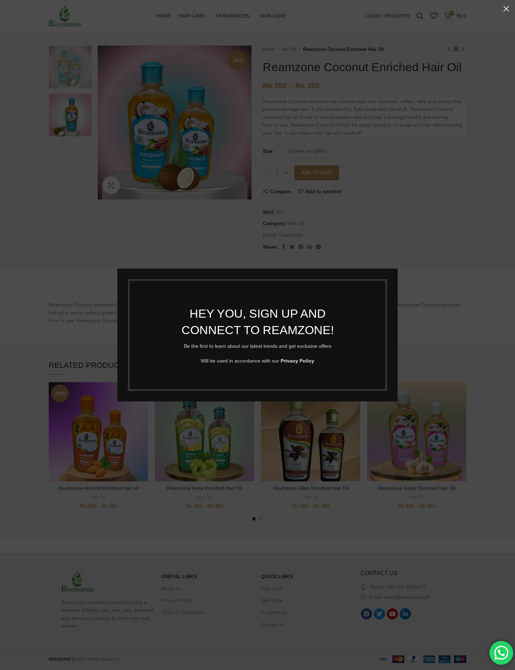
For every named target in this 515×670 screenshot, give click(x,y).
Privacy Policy (297, 361)
